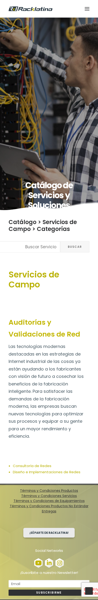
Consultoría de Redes (32, 465)
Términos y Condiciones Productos (49, 490)
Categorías (53, 229)
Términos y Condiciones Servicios (49, 495)
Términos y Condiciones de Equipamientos (49, 500)
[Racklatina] (31, 8)
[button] (87, 9)
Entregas (49, 511)
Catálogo (22, 222)
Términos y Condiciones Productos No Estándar (49, 506)
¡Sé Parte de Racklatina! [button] (49, 533)
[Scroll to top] (89, 590)
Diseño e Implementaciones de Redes (46, 471)
